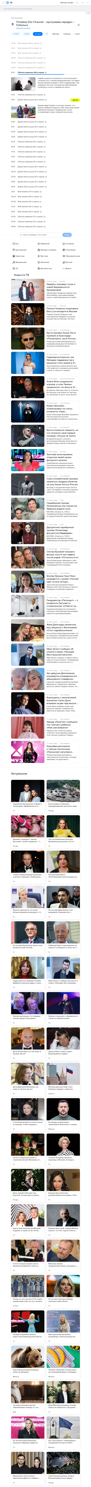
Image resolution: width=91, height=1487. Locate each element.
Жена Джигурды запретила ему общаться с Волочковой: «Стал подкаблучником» (62, 627)
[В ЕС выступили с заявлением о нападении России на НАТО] (63, 1433)
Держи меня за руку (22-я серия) (31, 187)
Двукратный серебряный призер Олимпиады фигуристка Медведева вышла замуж (60, 530)
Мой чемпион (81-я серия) (28, 201)
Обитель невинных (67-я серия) (30, 68)
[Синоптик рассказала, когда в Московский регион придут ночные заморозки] (63, 1468)
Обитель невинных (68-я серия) (31, 72)
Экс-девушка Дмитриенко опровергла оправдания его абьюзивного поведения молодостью (62, 676)
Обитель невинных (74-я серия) (30, 226)
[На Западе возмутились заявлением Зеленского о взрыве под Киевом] (63, 1114)
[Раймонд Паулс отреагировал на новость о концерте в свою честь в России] (63, 937)
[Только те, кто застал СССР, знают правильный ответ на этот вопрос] (27, 1291)
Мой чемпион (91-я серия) (28, 53)
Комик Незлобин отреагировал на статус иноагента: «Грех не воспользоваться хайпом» (62, 409)
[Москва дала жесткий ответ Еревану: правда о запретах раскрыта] (63, 1079)
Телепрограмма (17, 18)
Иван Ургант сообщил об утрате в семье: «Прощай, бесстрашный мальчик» (60, 652)
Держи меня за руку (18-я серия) (31, 127)
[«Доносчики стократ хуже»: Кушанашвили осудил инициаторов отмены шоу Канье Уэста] (63, 1044)
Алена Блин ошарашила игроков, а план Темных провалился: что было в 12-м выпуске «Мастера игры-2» (62, 384)
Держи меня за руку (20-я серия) (31, 137)
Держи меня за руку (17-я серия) (31, 122)
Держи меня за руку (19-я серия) (31, 132)
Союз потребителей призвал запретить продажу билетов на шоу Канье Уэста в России (62, 482)
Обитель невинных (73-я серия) (30, 221)
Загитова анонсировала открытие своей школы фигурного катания (59, 457)
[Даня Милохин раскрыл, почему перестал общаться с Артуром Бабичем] (63, 1397)
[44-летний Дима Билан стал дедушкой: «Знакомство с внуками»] (63, 902)
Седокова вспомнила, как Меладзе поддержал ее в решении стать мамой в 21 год (61, 360)
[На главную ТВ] (10, 2)
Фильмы (55, 34)
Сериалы (67, 34)
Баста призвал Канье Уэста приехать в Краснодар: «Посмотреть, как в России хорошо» (61, 336)
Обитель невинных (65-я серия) (30, 58)
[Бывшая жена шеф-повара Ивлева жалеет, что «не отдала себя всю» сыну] (63, 1220)
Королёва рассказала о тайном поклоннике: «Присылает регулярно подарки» (59, 749)
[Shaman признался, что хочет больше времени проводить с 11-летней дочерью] (27, 902)
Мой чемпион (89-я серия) (28, 43)
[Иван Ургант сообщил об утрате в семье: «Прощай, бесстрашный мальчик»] (63, 973)
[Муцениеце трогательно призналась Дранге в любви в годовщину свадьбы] (27, 1468)
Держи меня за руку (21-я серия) (31, 182)
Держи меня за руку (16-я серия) (31, 100)
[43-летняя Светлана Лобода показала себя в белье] (63, 1291)
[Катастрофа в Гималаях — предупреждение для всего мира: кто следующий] (63, 796)
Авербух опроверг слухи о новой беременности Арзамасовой (61, 287)
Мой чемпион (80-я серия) (28, 197)
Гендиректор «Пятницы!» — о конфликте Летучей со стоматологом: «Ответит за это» (62, 603)
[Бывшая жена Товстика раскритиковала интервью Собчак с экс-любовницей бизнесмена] (63, 1185)
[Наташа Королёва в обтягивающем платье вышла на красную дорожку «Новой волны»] (63, 867)
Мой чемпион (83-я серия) (28, 212)
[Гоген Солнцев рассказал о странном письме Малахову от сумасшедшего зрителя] (27, 1150)
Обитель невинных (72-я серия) (30, 217)
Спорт (77, 34)
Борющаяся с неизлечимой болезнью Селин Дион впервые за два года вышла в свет (62, 700)
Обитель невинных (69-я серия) (30, 95)
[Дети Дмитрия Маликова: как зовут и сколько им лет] (27, 1079)
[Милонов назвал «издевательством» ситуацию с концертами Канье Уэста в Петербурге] (63, 1256)
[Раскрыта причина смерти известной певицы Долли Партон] (27, 1327)
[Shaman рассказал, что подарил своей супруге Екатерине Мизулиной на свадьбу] (27, 1008)
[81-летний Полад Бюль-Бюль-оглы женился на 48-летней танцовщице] (27, 937)
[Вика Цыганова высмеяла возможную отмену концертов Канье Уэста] (63, 1327)
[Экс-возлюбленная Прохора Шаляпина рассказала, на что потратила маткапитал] (63, 831)
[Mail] (7, 2)
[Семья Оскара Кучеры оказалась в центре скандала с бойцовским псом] (27, 867)
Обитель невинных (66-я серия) (30, 63)
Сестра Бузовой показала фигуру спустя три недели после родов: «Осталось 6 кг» (63, 555)
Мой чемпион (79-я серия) (28, 192)
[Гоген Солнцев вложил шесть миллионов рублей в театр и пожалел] (27, 1256)
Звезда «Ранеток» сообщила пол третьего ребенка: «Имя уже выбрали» (62, 725)
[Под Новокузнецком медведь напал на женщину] (27, 1362)
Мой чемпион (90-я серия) (28, 48)
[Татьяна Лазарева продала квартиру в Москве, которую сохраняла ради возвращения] (63, 1150)
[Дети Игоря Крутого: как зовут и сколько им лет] (27, 1044)
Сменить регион (23, 28)
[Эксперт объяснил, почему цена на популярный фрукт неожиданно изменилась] (63, 1362)
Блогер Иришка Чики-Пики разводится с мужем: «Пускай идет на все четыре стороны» (63, 579)
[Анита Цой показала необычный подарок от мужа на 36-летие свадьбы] (27, 1220)
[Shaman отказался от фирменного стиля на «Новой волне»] (63, 1008)
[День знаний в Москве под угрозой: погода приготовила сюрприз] (27, 1185)
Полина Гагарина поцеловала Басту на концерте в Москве (62, 310)
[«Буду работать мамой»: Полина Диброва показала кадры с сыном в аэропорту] (27, 973)
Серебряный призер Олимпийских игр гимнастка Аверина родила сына (62, 506)
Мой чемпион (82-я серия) (28, 206)
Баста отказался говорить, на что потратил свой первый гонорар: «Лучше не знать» (62, 433)
